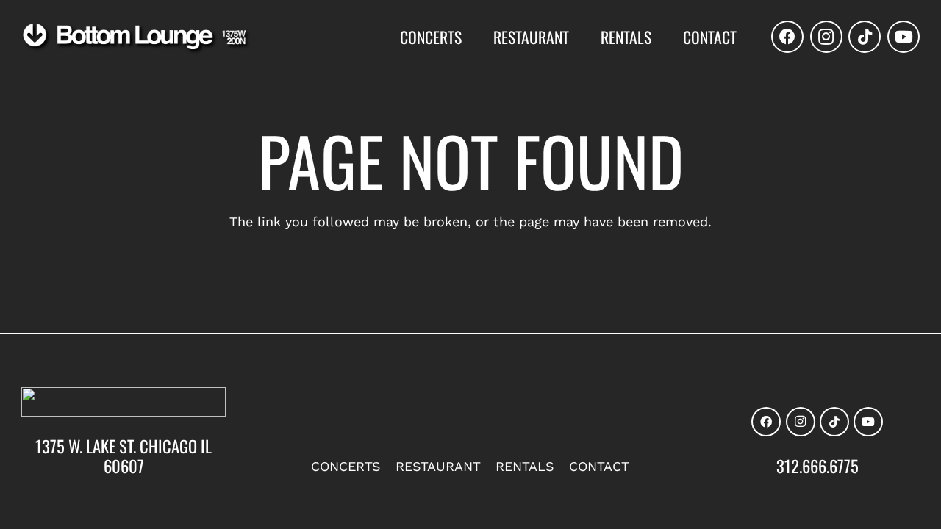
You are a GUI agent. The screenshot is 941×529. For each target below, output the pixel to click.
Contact (599, 466)
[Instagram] (826, 37)
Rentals (524, 466)
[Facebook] (787, 37)
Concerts (346, 466)
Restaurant (438, 466)
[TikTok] (864, 37)
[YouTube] (903, 37)
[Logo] (136, 38)
